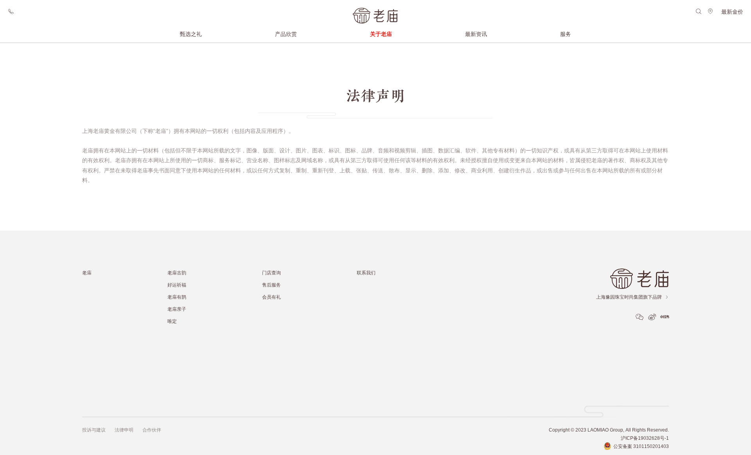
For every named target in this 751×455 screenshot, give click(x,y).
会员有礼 (271, 297)
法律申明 (124, 429)
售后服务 (271, 284)
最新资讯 (476, 34)
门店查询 (271, 272)
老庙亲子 (176, 309)
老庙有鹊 (176, 297)
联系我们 (366, 272)
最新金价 (732, 12)
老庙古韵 (176, 272)
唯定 (172, 321)
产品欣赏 (286, 34)
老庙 (87, 272)
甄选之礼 (191, 34)
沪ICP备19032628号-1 (645, 438)
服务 (565, 34)
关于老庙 (381, 34)
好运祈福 (176, 284)
